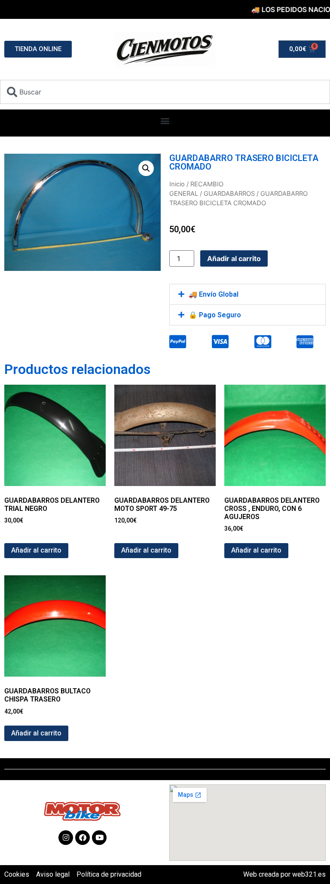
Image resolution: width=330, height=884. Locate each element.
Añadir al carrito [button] (36, 550)
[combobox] (165, 92)
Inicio (177, 184)
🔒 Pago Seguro (215, 315)
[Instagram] (65, 837)
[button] (165, 121)
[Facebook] (82, 837)
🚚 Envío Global (213, 294)
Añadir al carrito (234, 258)
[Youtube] (99, 837)
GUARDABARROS (229, 193)
